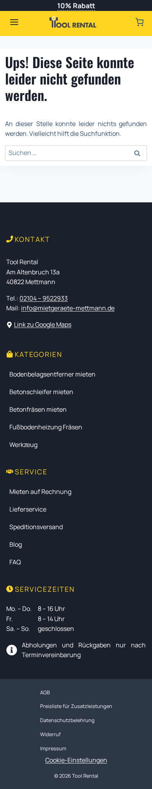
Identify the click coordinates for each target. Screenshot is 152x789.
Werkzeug (23, 444)
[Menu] (14, 22)
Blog (15, 544)
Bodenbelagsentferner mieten (52, 374)
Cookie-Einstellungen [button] (76, 760)
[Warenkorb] (139, 22)
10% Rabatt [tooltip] (76, 5)
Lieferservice (27, 509)
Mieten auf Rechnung (40, 491)
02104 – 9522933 (43, 298)
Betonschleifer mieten (41, 391)
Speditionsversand (36, 526)
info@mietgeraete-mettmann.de (68, 308)
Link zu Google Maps (42, 324)
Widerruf (50, 734)
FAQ (15, 562)
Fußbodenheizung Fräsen (45, 427)
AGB (45, 692)
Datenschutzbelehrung (67, 720)
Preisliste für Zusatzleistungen (76, 706)
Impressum (53, 748)
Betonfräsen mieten (38, 409)
